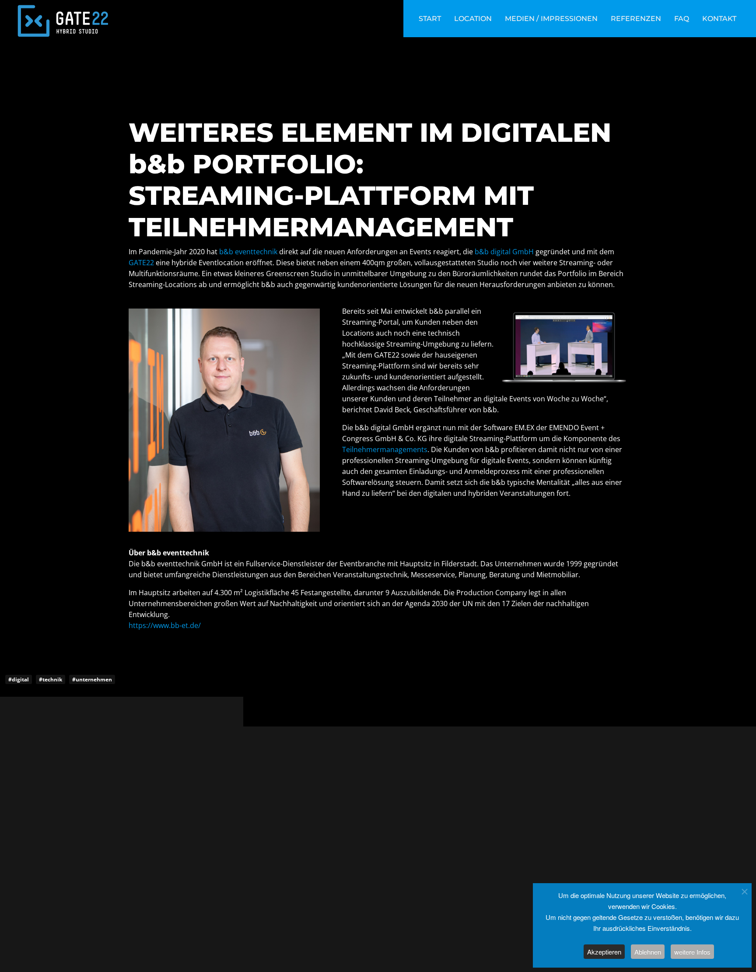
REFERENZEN (636, 18)
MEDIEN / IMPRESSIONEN (551, 18)
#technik (50, 679)
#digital (18, 679)
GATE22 (141, 262)
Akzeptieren (604, 951)
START (430, 18)
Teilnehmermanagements (384, 449)
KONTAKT (719, 18)
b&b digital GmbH (504, 251)
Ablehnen (647, 951)
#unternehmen (92, 679)
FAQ (681, 18)
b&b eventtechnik (248, 251)
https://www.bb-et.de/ (165, 625)
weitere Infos (692, 951)
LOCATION (473, 18)
